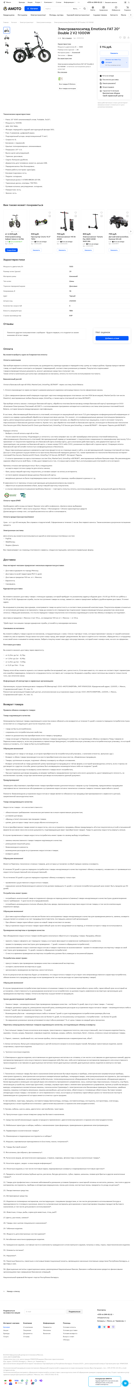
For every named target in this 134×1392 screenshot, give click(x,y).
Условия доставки (70, 1330)
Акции (5, 1330)
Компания (27, 1323)
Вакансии (46, 1333)
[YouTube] (109, 1327)
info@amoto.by (103, 1318)
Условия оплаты (69, 1327)
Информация (49, 1323)
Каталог (6, 1327)
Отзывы (26, 1337)
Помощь (66, 1323)
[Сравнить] (124, 37)
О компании (28, 1327)
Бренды (6, 1333)
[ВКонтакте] (99, 1327)
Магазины (47, 1330)
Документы (27, 1333)
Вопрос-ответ (68, 1337)
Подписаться (74, 1312)
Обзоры (66, 1340)
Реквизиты (47, 1327)
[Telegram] (104, 1327)
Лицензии (27, 1330)
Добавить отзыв (112, 338)
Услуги (5, 1337)
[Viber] (113, 1327)
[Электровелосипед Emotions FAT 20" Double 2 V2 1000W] (32, 49)
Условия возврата (70, 1333)
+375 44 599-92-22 (94, 2)
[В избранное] (120, 37)
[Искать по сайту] (84, 8)
